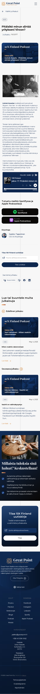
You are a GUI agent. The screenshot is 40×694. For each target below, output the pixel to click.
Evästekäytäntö (19, 684)
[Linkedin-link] (29, 280)
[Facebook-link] (24, 280)
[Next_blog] (20, 327)
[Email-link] (19, 280)
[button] (35, 3)
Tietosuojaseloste (19, 680)
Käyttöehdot (19, 688)
